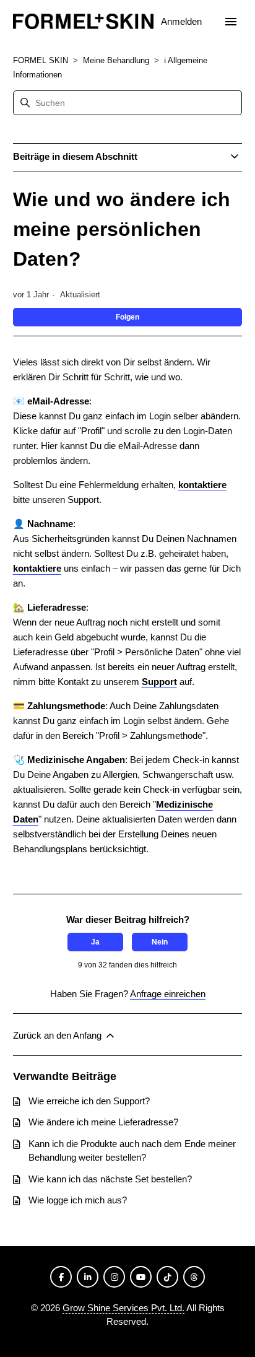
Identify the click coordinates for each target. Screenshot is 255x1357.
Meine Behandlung (116, 60)
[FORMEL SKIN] (83, 22)
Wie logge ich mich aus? (77, 1200)
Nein (160, 942)
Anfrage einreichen (167, 993)
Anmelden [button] (182, 21)
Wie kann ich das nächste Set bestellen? (110, 1179)
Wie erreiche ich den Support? (89, 1101)
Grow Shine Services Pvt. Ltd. (123, 1307)
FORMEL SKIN (40, 60)
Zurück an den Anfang (58, 1035)
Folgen (127, 317)
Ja (95, 942)
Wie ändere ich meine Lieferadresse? (103, 1122)
